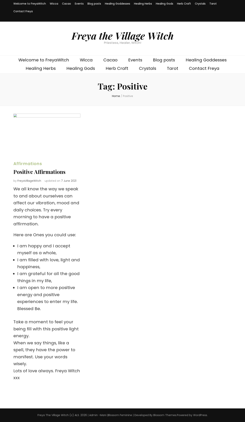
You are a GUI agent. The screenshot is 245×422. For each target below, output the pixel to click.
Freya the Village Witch (123, 35)
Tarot (213, 4)
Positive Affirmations (39, 171)
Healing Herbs (143, 4)
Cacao (66, 4)
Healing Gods (164, 4)
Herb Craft (184, 4)
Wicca (54, 4)
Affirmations (27, 164)
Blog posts (94, 4)
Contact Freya (23, 11)
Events (79, 4)
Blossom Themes (164, 415)
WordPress (200, 415)
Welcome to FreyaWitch (29, 4)
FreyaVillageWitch (29, 181)
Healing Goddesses (117, 4)
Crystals (200, 4)
